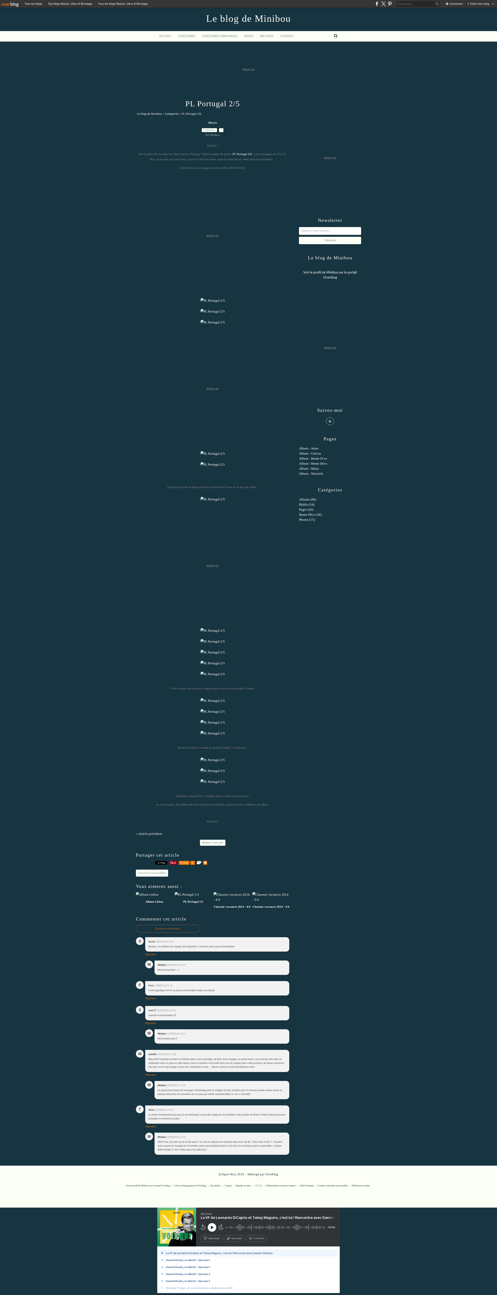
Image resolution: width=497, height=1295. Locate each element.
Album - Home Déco (313, 463)
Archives (267, 36)
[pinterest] (389, 4)
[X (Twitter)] (383, 4)
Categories (172, 114)
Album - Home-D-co (313, 458)
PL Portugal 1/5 (242, 154)
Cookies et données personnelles (333, 1185)
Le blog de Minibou (248, 18)
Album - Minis (309, 468)
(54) (307, 504)
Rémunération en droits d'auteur (281, 1185)
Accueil (165, 36)
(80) (307, 499)
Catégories (186, 36)
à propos (259, 1238)
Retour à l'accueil (212, 842)
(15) (307, 520)
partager (236, 1238)
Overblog (271, 1174)
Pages (248, 36)
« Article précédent (149, 834)
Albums (212, 123)
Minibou (332, 272)
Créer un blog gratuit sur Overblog (190, 1185)
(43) (306, 509)
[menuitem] (165, 36)
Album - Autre (309, 448)
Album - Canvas (310, 453)
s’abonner (214, 1238)
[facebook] (376, 4)
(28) (310, 514)
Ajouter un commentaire (168, 928)
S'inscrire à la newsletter (152, 873)
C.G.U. (259, 1185)
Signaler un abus (244, 1185)
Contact (287, 36)
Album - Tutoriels (311, 474)
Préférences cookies (361, 1185)
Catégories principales (220, 36)
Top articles (215, 1185)
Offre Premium (307, 1185)
